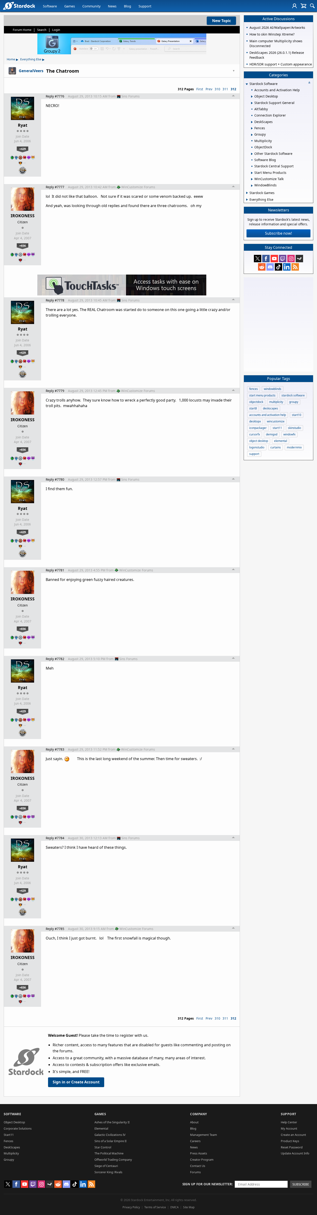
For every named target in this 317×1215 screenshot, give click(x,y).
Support (145, 6)
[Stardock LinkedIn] (287, 267)
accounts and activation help (267, 415)
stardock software (293, 395)
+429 (22, 149)
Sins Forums (130, 96)
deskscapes (270, 408)
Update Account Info (295, 1153)
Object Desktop (14, 1122)
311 (225, 89)
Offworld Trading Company (113, 1159)
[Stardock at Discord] (270, 267)
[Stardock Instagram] (291, 258)
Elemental (101, 1128)
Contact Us (197, 1166)
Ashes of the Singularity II (111, 1122)
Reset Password (292, 1147)
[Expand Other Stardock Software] (252, 154)
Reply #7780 (55, 479)
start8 (253, 408)
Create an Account (293, 1135)
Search (41, 30)
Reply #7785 (55, 929)
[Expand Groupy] (252, 135)
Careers (195, 1141)
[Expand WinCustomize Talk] (252, 179)
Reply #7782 (55, 659)
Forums (195, 1172)
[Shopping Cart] (303, 5)
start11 (277, 428)
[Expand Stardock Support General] (252, 103)
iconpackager (258, 428)
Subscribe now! (278, 233)
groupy (293, 402)
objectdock (256, 402)
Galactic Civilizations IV (110, 1135)
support (254, 454)
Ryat (22, 125)
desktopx (255, 421)
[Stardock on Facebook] (266, 258)
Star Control (102, 1147)
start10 (296, 415)
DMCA (174, 1207)
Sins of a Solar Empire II (110, 1141)
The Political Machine (108, 1153)
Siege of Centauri (106, 1166)
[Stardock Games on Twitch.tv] (282, 258)
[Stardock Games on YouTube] (274, 258)
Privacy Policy (131, 1207)
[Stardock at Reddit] (262, 267)
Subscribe (300, 1184)
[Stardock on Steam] (299, 258)
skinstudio (294, 428)
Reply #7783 (55, 749)
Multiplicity (11, 1153)
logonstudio (256, 447)
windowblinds (272, 389)
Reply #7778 (55, 300)
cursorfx (254, 434)
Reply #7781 (55, 570)
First (199, 89)
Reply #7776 (55, 96)
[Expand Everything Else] (247, 199)
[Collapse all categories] (309, 82)
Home (11, 59)
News (112, 6)
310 (217, 89)
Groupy (9, 1159)
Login (56, 30)
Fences (8, 1141)
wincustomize (276, 421)
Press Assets (198, 1153)
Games (69, 6)
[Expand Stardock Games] (247, 193)
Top (233, 96)
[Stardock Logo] (19, 5)
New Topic (221, 20)
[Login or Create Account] (294, 5)
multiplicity (276, 402)
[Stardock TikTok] (278, 267)
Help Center (289, 1122)
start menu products (262, 395)
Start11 (9, 1135)
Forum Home (22, 30)
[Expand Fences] (252, 128)
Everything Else (30, 59)
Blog (127, 6)
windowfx (289, 434)
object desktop (258, 441)
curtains (275, 447)
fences (253, 389)
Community (91, 6)
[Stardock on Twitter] (257, 258)
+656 (22, 245)
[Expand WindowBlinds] (252, 186)
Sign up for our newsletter (207, 1184)
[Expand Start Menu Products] (252, 173)
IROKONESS (23, 215)
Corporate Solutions (18, 1128)
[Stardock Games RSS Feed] (295, 267)
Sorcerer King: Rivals (108, 1172)
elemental (280, 441)
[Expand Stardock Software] (247, 84)
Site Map (188, 1207)
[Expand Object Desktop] (252, 96)
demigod (271, 434)
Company (198, 1114)
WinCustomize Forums (138, 187)
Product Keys (290, 1141)
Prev (209, 89)
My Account (289, 1128)
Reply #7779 (55, 391)
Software (50, 6)
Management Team (203, 1135)
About (194, 1122)
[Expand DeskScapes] (252, 122)
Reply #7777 (55, 187)
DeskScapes (12, 1147)
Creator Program (201, 1159)
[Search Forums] (312, 5)
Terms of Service (155, 1207)
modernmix (294, 447)
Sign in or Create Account (76, 1082)
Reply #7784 (55, 838)
